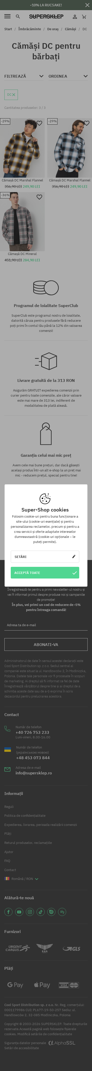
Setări (21, 556)
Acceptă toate (27, 572)
